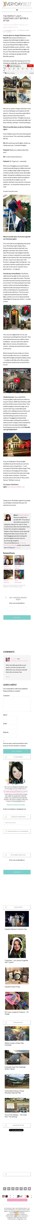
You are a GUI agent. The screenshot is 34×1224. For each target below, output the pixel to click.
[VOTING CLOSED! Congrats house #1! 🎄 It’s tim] (3, 1196)
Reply (7, 676)
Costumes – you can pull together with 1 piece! (16, 961)
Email (5, 723)
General (5, 586)
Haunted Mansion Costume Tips (16, 929)
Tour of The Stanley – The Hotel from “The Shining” (16, 1116)
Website (5, 732)
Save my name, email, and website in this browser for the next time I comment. (15, 744)
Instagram (13, 545)
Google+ (18, 547)
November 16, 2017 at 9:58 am (19, 660)
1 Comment (8, 31)
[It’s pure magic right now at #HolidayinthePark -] (30, 1196)
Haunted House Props (12, 987)
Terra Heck (14, 658)
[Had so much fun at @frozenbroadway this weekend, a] (18, 1196)
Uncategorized (13, 586)
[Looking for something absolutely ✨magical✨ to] (9, 1196)
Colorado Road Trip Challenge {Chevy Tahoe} (15, 1068)
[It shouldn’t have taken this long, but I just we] (27, 1196)
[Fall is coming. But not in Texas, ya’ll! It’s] (15, 1196)
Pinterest (7, 545)
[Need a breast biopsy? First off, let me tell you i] (12, 1196)
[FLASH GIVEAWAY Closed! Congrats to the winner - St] (6, 1196)
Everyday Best (17, 4)
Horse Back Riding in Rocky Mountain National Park (14, 1092)
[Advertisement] (17, 634)
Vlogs (20, 586)
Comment (6, 695)
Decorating (21, 585)
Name (5, 715)
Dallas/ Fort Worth (11, 585)
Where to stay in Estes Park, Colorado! (14, 1044)
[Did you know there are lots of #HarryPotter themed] (21, 1196)
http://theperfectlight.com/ (16, 487)
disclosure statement (8, 27)
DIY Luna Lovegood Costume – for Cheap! (17, 1013)
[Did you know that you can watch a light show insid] (24, 1196)
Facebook (22, 543)
